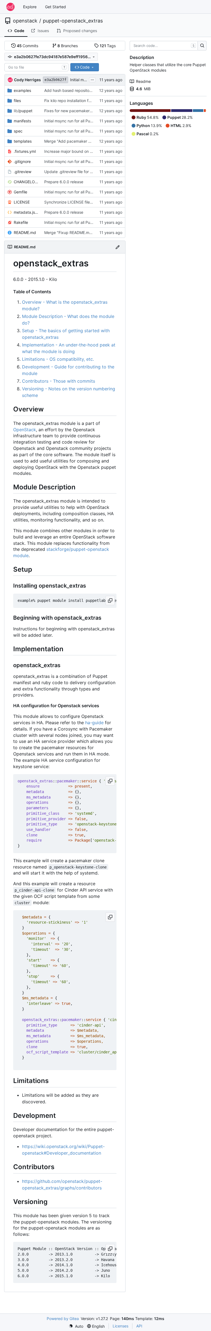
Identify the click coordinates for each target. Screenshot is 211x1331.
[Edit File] (117, 247)
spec (18, 131)
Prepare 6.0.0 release (63, 181)
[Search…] (202, 46)
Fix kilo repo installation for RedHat (75, 100)
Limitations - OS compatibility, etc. (58, 359)
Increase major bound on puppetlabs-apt (81, 151)
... (92, 79)
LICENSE (22, 202)
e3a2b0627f (55, 80)
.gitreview (22, 171)
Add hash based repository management (81, 90)
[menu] (76, 1326)
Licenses (120, 1326)
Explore (30, 6)
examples (22, 90)
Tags (108, 45)
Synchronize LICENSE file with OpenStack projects (89, 202)
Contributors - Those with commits (58, 381)
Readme (143, 81)
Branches (67, 45)
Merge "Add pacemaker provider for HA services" (88, 141)
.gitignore (22, 161)
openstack (25, 21)
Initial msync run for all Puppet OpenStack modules (90, 121)
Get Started (55, 6)
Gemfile (20, 192)
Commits (27, 45)
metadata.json (26, 212)
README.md (25, 232)
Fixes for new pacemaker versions (75, 110)
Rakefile (21, 222)
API (139, 1326)
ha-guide (94, 722)
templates (23, 141)
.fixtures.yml (25, 151)
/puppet (23, 110)
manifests (22, 121)
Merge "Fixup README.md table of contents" (84, 232)
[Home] (10, 7)
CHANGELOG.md (26, 181)
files (17, 100)
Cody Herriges (27, 79)
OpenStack (24, 429)
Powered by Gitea (63, 1318)
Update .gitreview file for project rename (80, 171)
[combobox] (36, 67)
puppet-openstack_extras (73, 21)
